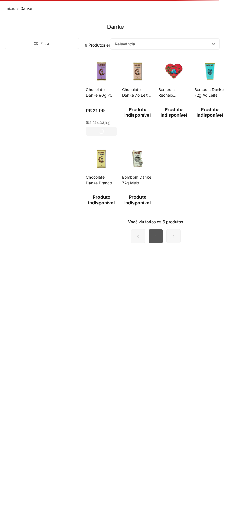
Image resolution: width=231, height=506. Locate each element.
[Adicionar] (101, 131)
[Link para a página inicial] (10, 8)
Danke (26, 8)
